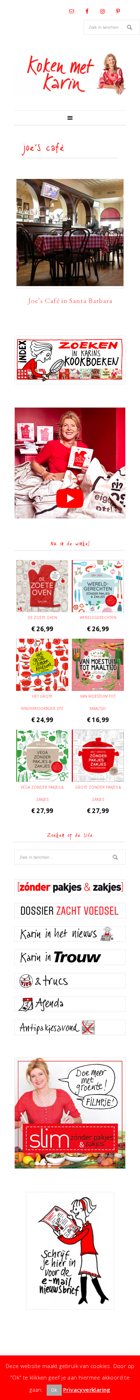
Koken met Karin (70, 74)
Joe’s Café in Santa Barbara (70, 300)
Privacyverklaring (87, 1389)
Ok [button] (54, 1390)
